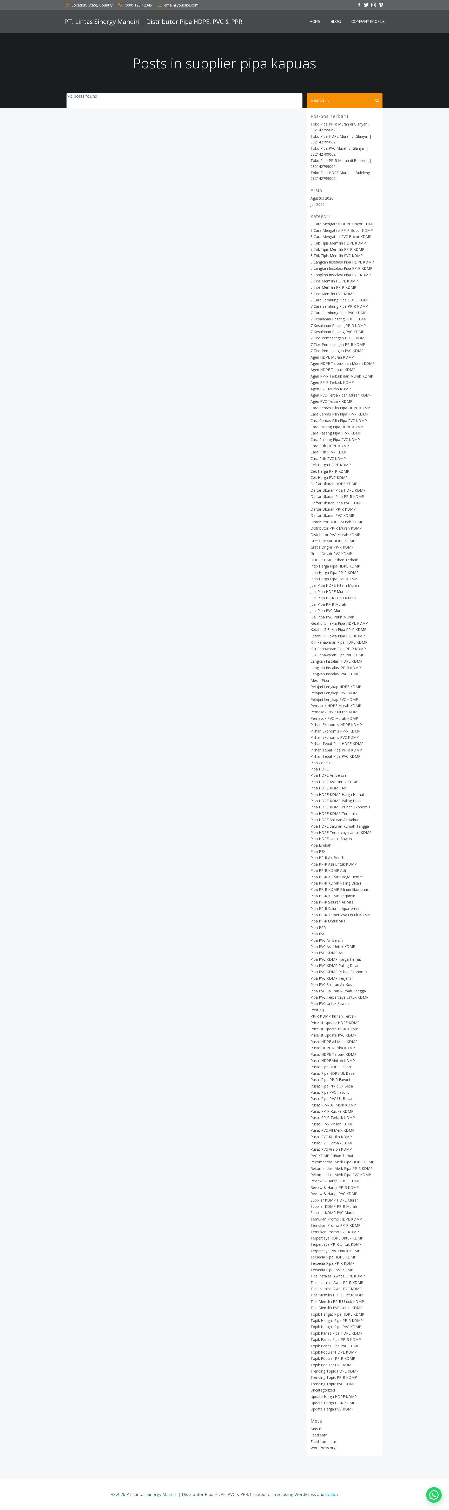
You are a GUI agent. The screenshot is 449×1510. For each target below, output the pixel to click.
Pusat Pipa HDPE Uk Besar (333, 1073)
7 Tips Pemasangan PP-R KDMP (338, 344)
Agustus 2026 (322, 198)
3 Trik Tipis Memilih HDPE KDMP (338, 243)
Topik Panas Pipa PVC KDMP (335, 1345)
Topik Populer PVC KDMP (332, 1364)
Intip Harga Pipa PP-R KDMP (335, 572)
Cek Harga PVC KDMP (329, 477)
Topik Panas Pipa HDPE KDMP (336, 1333)
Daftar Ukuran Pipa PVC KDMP (336, 502)
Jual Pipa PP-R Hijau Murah (333, 597)
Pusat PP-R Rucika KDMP (332, 1111)
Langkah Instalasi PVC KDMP (335, 673)
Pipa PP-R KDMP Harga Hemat (337, 876)
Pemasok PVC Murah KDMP (334, 718)
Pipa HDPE (320, 769)
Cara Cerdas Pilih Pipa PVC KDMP (339, 420)
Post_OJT (318, 1009)
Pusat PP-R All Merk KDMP (333, 1105)
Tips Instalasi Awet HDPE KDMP (338, 1276)
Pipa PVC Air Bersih (327, 940)
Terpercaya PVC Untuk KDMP (335, 1250)
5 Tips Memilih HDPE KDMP (334, 281)
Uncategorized (323, 1390)
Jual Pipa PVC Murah (328, 610)
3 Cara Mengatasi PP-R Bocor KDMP (342, 230)
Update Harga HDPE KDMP (334, 1396)
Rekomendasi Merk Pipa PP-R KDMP (342, 1168)
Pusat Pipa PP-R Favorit (331, 1079)
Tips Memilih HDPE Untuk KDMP (338, 1295)
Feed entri (319, 1435)
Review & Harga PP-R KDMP (335, 1187)
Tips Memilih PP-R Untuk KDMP (337, 1301)
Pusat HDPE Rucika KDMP (333, 1047)
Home (315, 21)
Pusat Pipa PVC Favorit (330, 1092)
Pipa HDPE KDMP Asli (329, 788)
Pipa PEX (318, 851)
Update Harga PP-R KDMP (333, 1402)
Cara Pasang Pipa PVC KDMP (335, 439)
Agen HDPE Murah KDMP (332, 357)
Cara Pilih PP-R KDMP (329, 452)
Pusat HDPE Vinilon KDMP (333, 1060)
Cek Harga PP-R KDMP (330, 471)
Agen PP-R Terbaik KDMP (332, 382)
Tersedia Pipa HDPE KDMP (333, 1257)
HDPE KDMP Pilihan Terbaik (334, 559)
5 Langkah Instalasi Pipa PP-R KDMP (341, 268)
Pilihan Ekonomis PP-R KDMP (335, 731)
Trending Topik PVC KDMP (333, 1383)
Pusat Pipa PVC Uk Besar (332, 1098)
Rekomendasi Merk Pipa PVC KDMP (341, 1174)
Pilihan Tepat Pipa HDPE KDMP (337, 743)
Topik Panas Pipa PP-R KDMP (336, 1339)
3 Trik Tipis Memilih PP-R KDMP (337, 249)
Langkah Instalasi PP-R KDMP (336, 667)
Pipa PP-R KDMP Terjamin (333, 895)
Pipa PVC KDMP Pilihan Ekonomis (339, 971)
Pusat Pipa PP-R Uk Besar (332, 1086)
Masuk (316, 1428)
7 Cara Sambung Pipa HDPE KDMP (340, 300)
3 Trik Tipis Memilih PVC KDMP (337, 255)
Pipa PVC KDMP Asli (327, 952)
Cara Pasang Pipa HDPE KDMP (337, 426)
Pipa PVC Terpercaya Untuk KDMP (339, 997)
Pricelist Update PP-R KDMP (334, 1028)
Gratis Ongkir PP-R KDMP (332, 547)
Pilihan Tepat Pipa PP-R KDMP (336, 750)
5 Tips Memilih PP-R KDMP (333, 287)
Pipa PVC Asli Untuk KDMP (333, 946)
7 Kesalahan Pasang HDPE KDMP (339, 318)
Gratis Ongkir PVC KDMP (331, 553)
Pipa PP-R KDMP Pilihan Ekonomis (340, 889)
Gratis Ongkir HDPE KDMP (333, 540)
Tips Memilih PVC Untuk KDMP (336, 1307)
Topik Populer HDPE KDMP (334, 1352)
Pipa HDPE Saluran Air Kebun (335, 819)
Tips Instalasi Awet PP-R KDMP (337, 1282)
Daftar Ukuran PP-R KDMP (333, 509)
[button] (434, 1495)
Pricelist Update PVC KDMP (333, 1035)
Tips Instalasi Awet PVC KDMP (336, 1288)
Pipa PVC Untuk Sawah (330, 1003)
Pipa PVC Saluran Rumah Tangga (338, 990)
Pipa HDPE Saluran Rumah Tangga (340, 826)
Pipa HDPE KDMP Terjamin (334, 813)
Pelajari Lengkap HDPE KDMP (336, 686)
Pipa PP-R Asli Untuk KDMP (334, 864)
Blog (336, 21)
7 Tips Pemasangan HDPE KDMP (339, 337)
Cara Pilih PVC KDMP (328, 458)
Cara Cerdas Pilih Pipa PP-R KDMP (339, 414)
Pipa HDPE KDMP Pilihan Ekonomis (340, 807)
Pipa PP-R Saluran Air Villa (332, 902)
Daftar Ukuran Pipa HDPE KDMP (338, 490)
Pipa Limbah (321, 845)
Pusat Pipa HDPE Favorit (331, 1066)
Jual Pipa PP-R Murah (328, 604)
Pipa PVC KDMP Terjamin (332, 978)
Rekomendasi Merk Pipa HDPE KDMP (342, 1161)
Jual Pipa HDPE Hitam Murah (335, 585)
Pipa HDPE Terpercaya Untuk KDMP (341, 832)
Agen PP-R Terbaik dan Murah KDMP (342, 376)
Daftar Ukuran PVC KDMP (332, 515)
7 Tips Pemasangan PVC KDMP (337, 350)
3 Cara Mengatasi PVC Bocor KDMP (341, 236)
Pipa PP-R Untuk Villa (328, 921)
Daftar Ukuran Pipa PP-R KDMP (337, 496)
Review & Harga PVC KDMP (334, 1193)
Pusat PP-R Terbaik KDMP (333, 1117)
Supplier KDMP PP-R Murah (334, 1206)
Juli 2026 (318, 204)
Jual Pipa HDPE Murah (329, 591)
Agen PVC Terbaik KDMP (331, 401)
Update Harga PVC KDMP (332, 1409)
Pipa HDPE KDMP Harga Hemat (337, 794)
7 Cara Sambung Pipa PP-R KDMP (339, 306)
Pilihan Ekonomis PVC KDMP (335, 737)
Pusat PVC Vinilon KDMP (331, 1149)
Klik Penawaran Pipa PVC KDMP (337, 654)
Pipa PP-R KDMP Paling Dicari (336, 883)
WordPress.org (323, 1447)
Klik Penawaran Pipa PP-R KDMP (338, 648)
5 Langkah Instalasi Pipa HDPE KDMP (342, 262)
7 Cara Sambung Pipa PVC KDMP (338, 312)
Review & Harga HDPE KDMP (335, 1180)
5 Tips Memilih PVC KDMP (333, 293)
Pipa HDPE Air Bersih (328, 775)
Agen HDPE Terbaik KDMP (333, 369)
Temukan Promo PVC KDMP (335, 1231)
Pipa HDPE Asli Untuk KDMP (334, 781)
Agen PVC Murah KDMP (331, 388)
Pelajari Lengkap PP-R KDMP (335, 692)
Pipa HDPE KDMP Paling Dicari (336, 800)
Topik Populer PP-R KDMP (333, 1358)
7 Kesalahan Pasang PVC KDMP (337, 331)
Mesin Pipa (320, 680)
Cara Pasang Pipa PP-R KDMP (336, 433)
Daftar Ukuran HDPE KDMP (334, 483)
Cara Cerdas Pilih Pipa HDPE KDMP (340, 407)
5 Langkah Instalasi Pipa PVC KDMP (341, 274)
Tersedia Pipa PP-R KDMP (333, 1263)
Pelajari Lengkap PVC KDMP (334, 699)
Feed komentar (323, 1441)
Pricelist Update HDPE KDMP (335, 1022)
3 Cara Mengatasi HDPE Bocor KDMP (342, 223)
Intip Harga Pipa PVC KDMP (334, 578)
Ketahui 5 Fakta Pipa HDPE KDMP (339, 623)
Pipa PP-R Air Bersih (327, 857)
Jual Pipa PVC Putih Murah (332, 617)
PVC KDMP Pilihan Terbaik (333, 1155)
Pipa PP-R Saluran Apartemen (335, 908)
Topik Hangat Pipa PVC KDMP (336, 1326)
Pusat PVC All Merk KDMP (332, 1130)
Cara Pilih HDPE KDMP (330, 445)
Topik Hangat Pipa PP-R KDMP (337, 1320)
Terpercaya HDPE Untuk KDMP (337, 1238)
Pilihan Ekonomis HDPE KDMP (336, 724)
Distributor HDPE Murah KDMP (337, 521)
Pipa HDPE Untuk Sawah (331, 838)
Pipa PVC (318, 933)
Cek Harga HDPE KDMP (331, 464)
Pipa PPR (318, 927)
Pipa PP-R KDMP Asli (328, 870)
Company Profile (368, 21)
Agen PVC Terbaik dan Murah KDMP (341, 395)
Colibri (331, 1494)
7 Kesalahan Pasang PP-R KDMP (338, 325)
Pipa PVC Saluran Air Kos (331, 984)
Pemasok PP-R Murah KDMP (335, 711)
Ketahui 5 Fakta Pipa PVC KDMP (338, 636)
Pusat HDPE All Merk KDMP (334, 1041)
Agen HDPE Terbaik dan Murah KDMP (343, 363)
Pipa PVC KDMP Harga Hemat (336, 959)
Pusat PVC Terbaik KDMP (332, 1142)
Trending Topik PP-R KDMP (334, 1377)
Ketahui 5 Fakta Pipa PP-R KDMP (338, 629)
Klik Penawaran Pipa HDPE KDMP (339, 642)
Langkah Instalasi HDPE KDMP (336, 661)
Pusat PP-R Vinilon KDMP (332, 1124)
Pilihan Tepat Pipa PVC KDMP (335, 756)
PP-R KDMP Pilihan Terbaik (333, 1016)
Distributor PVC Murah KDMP (335, 534)
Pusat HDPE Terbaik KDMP (333, 1054)
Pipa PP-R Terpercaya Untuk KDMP (340, 914)
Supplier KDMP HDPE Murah (335, 1200)
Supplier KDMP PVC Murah (333, 1212)
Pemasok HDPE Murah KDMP (336, 705)
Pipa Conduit (321, 762)
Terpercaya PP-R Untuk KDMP (336, 1244)
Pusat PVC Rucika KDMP (331, 1136)
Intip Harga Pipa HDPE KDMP (335, 566)
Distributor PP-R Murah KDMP (336, 528)
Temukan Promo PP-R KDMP (335, 1225)
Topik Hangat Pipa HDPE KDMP (337, 1314)
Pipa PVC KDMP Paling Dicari (335, 965)
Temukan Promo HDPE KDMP (336, 1219)
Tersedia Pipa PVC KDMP (332, 1269)
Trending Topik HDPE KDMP (335, 1371)
